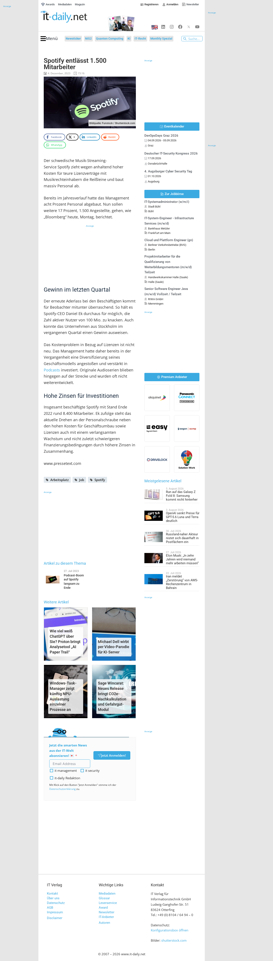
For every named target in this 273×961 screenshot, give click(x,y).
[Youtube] (197, 27)
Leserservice (108, 903)
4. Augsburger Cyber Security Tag (168, 171)
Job (81, 480)
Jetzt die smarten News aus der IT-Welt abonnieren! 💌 (68, 750)
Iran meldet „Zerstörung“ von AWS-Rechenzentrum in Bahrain (182, 582)
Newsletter (106, 912)
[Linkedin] (163, 27)
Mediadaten (107, 893)
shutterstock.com (174, 940)
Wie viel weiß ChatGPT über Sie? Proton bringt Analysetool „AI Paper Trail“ (65, 641)
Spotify (99, 480)
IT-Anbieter (106, 917)
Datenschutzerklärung (62, 789)
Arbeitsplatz (59, 480)
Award (103, 907)
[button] (49, 38)
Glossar (104, 898)
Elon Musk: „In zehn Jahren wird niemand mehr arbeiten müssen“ (182, 559)
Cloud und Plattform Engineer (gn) (168, 240)
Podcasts (52, 369)
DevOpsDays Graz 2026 (161, 135)
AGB (50, 907)
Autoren (104, 923)
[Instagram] (171, 27)
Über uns (53, 898)
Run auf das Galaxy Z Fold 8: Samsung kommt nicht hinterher (181, 495)
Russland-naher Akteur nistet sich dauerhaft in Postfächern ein (182, 538)
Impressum (55, 912)
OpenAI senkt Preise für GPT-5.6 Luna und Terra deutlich (182, 517)
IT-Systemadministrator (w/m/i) (166, 202)
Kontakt (52, 893)
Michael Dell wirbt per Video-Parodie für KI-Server (113, 647)
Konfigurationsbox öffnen (169, 930)
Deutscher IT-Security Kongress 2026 (171, 153)
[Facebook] (180, 27)
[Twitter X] (188, 27)
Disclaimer (54, 918)
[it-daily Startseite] (72, 17)
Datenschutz (56, 903)
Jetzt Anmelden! (113, 755)
